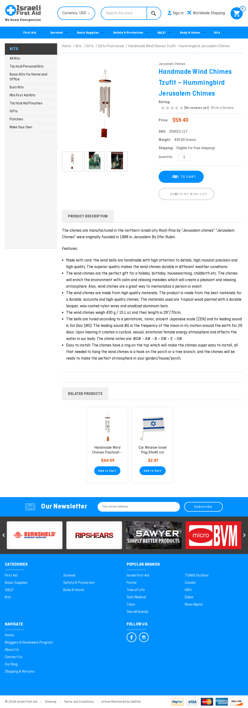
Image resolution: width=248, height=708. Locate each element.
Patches (16, 119)
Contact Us (14, 657)
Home (9, 635)
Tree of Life (136, 590)
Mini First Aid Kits (22, 95)
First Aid (29, 33)
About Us (12, 649)
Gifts (14, 111)
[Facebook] (131, 637)
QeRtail (136, 702)
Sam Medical (136, 597)
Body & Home (190, 33)
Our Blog (11, 664)
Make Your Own (21, 127)
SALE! (161, 33)
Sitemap (50, 702)
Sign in (178, 13)
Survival (56, 33)
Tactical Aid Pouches (26, 103)
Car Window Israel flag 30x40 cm (153, 450)
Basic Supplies (88, 33)
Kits (217, 33)
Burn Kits (17, 87)
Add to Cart (107, 471)
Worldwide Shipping (209, 13)
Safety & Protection (128, 33)
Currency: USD (74, 13)
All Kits (15, 58)
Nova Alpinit (194, 604)
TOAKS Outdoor (197, 575)
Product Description (88, 216)
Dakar (189, 597)
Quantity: (166, 157)
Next (244, 535)
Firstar (132, 582)
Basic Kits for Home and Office (28, 77)
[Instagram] (144, 637)
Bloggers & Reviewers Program (29, 642)
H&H (188, 590)
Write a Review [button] (222, 108)
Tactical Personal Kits (27, 66)
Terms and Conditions (79, 702)
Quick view (107, 427)
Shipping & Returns (20, 671)
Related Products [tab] (85, 394)
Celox (131, 604)
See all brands (137, 611)
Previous (3, 535)
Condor (190, 582)
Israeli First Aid (138, 575)
